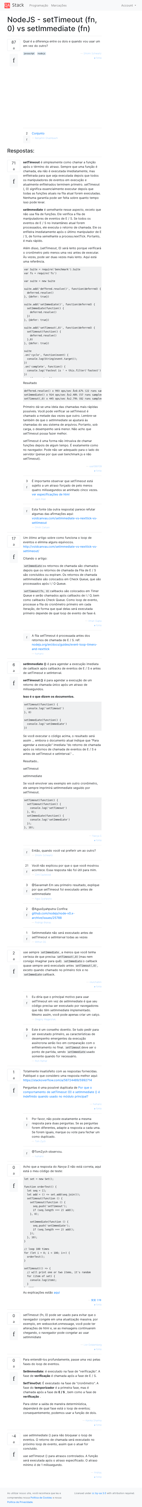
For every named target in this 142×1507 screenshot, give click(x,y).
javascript (29, 53)
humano (39, 653)
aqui (57, 1292)
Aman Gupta (95, 620)
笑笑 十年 (96, 1300)
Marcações (59, 5)
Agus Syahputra (43, 898)
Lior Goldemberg (93, 1344)
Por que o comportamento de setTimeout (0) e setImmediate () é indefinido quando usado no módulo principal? (61, 1092)
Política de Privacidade (20, 1502)
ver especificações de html (51, 494)
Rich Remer (41, 1061)
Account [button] (127, 5)
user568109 (95, 466)
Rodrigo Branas (43, 922)
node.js (41, 53)
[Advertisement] (62, 92)
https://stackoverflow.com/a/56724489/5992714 (57, 1080)
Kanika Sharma (94, 1420)
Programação (38, 5)
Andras (98, 1472)
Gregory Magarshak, (45, 1019)
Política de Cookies (41, 1497)
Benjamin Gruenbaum (46, 138)
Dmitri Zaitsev (42, 527)
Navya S (97, 835)
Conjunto (38, 133)
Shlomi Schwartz (93, 53)
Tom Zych (40, 1141)
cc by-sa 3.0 (99, 1493)
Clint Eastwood (43, 874)
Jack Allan (40, 499)
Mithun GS (40, 941)
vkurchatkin (95, 982)
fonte (98, 57)
